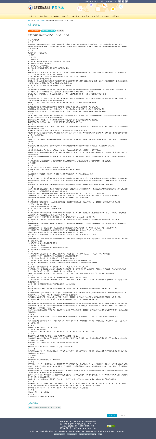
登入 (101, 1)
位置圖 (100, 434)
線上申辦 (54, 16)
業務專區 (43, 16)
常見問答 (95, 16)
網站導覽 (88, 1)
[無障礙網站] (111, 426)
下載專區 (105, 16)
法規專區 (85, 16)
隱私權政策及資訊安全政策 (87, 434)
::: (29, 1)
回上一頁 (112, 415)
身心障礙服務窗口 (59, 434)
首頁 (37, 20)
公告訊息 (32, 16)
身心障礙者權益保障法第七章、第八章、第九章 (45, 407)
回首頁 (96, 1)
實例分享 (65, 16)
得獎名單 (75, 16)
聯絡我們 (109, 1)
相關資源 (115, 16)
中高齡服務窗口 (72, 434)
